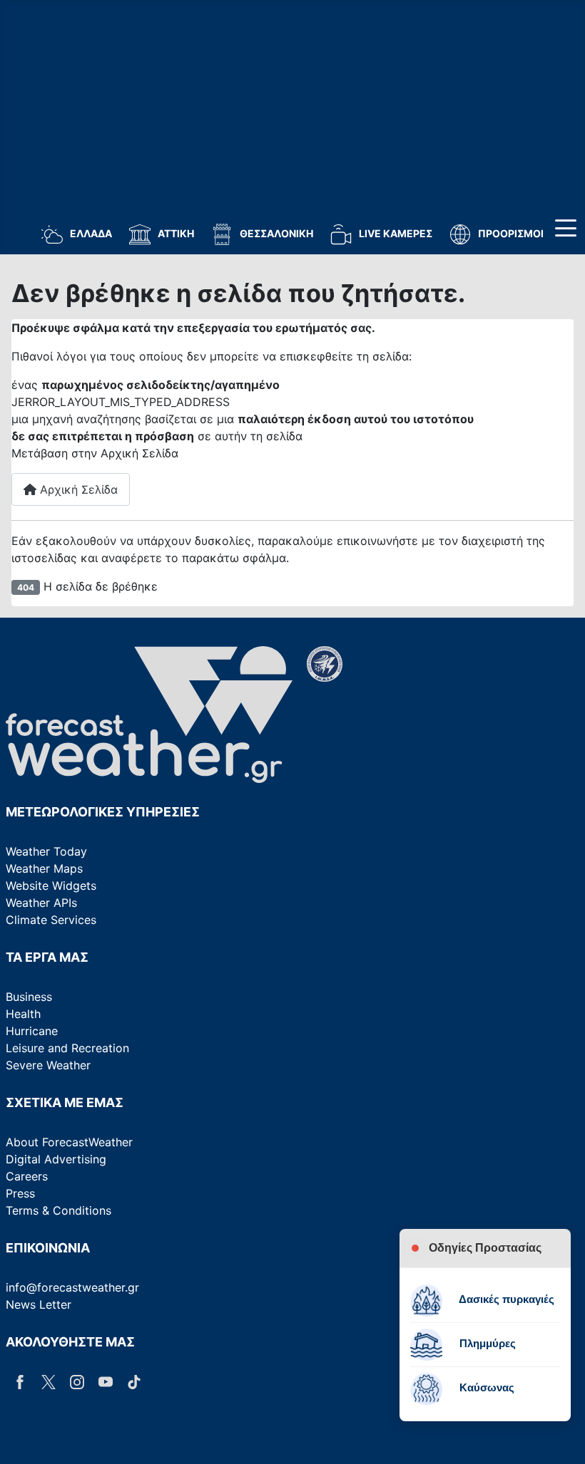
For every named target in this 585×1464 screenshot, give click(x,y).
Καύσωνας (485, 1387)
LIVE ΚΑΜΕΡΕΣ (395, 233)
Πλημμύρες (486, 1343)
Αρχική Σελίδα (77, 489)
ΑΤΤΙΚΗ (176, 233)
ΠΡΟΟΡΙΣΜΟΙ (511, 233)
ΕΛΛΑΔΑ (91, 233)
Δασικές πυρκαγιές (505, 1299)
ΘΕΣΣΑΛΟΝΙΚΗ (276, 233)
